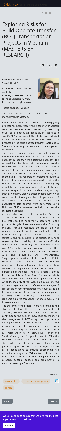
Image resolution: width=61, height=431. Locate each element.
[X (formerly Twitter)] (49, 65)
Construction (11, 381)
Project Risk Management (36, 381)
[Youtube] (46, 12)
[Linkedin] (50, 12)
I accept (9, 425)
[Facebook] (42, 65)
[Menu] (55, 12)
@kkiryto (11, 4)
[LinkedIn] (56, 65)
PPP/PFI (8, 387)
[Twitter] (42, 12)
